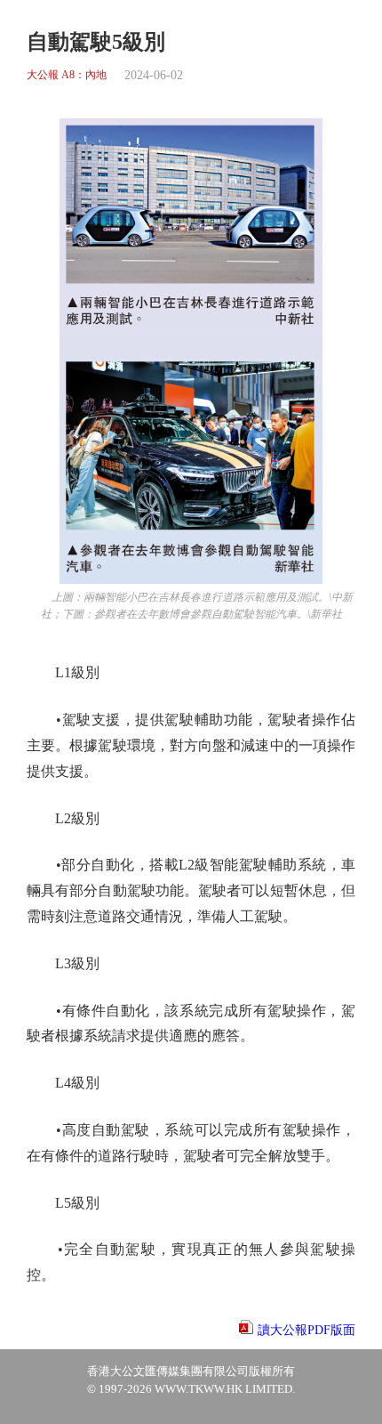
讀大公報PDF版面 (306, 1330)
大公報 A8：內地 (67, 75)
